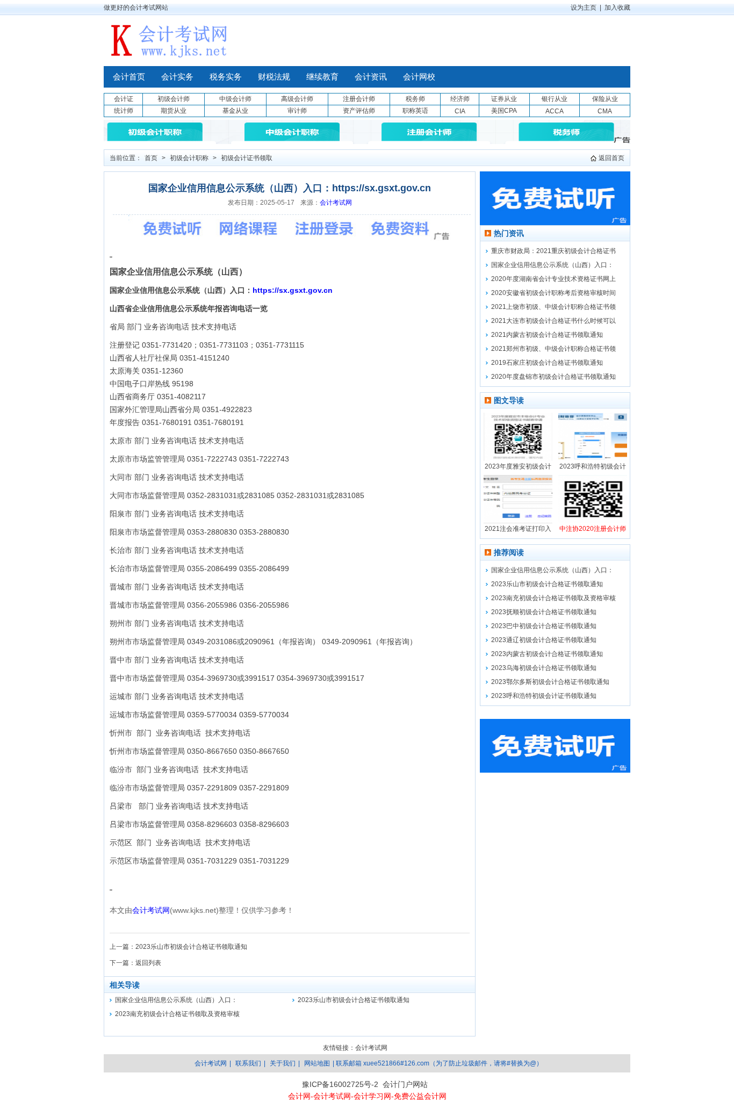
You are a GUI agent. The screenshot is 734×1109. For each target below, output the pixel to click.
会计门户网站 (405, 1084)
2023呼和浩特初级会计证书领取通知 (543, 696)
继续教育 (322, 77)
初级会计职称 (189, 158)
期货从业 (173, 110)
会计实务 (177, 77)
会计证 (123, 99)
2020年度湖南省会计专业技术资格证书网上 (553, 279)
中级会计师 (235, 99)
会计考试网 (336, 202)
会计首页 (129, 77)
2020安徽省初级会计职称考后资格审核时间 (553, 293)
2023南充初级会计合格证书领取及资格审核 (177, 1014)
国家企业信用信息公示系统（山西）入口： (176, 1000)
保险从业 (605, 99)
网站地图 (317, 1063)
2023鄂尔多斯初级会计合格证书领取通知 (550, 682)
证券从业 (504, 99)
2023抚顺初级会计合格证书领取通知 (543, 612)
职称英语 (415, 110)
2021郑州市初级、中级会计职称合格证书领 (553, 348)
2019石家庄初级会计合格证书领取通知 (547, 362)
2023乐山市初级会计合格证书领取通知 (191, 946)
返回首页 (611, 158)
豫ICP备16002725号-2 (340, 1084)
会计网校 (419, 77)
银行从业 (554, 99)
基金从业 (235, 110)
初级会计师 (173, 99)
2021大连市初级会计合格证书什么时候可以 (553, 321)
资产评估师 (359, 110)
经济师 (460, 99)
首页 (151, 158)
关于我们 (283, 1063)
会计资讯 (371, 77)
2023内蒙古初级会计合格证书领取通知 (547, 654)
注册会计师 (359, 99)
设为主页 (583, 7)
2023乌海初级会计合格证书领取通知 (543, 668)
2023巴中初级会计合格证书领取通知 (543, 626)
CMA (605, 111)
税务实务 (226, 77)
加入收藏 (617, 7)
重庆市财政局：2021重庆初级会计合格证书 (553, 251)
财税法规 (274, 77)
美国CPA (504, 110)
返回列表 (148, 963)
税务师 (415, 99)
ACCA (554, 111)
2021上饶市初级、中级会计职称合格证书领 (553, 307)
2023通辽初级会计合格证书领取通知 (543, 640)
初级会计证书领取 (246, 158)
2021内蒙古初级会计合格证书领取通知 (547, 335)
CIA (460, 111)
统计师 (123, 110)
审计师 (297, 110)
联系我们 (248, 1063)
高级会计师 (297, 99)
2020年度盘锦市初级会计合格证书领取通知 (553, 376)
